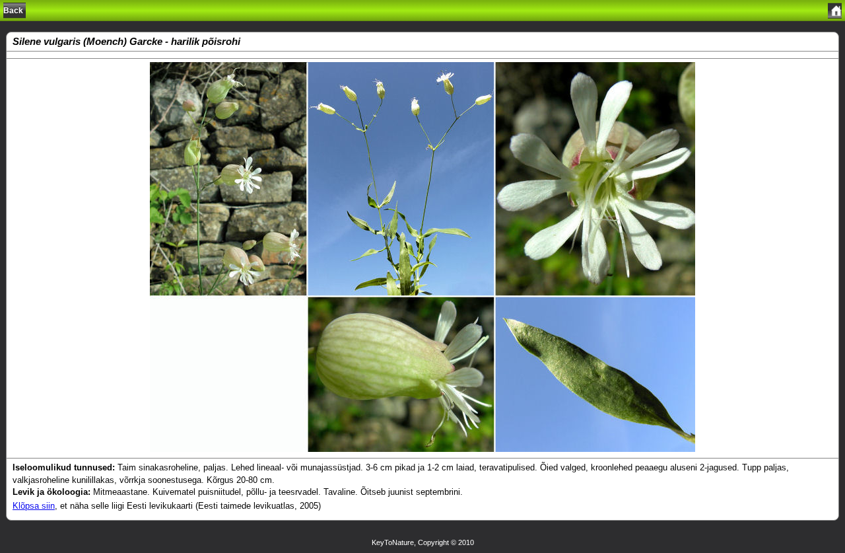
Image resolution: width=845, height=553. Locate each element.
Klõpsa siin (34, 506)
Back (13, 10)
